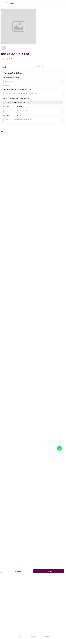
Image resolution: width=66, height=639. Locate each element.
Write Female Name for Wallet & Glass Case (17, 89)
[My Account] (62, 3)
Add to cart (17, 571)
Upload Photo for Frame (11, 77)
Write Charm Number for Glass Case (15, 116)
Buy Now (49, 571)
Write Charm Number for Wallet (13, 107)
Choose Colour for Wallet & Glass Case (16, 98)
